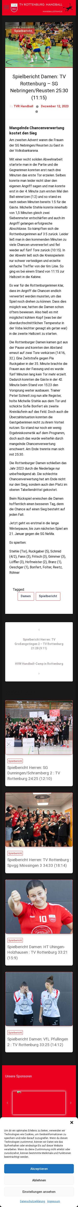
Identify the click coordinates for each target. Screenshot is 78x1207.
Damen (26, 596)
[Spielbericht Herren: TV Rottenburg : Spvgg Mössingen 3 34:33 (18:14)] (39, 820)
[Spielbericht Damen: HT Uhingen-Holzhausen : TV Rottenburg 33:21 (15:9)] (39, 907)
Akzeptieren (39, 1169)
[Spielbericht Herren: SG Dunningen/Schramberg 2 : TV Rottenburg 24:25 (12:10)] (39, 727)
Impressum (53, 1201)
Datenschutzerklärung (32, 1201)
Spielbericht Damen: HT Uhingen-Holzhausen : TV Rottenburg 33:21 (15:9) (37, 952)
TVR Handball (23, 106)
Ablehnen (39, 1180)
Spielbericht (23, 31)
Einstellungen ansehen (39, 1192)
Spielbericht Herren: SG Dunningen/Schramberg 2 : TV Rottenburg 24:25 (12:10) (33, 773)
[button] (72, 1122)
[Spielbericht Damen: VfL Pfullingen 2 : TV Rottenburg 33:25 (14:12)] (39, 999)
